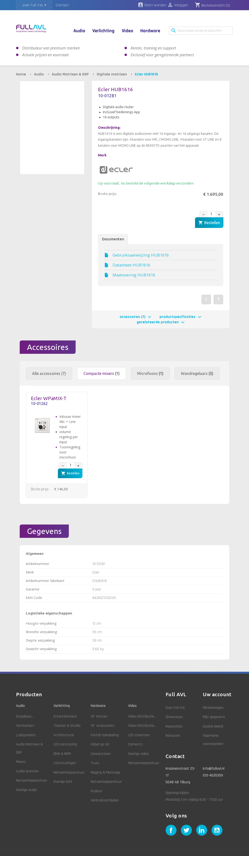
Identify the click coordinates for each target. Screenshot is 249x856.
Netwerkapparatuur (31, 780)
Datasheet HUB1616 (131, 265)
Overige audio (26, 789)
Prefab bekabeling (105, 735)
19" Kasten (99, 716)
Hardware (98, 705)
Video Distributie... (142, 716)
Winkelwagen (213, 707)
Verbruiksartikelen (105, 800)
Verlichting (61, 705)
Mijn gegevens (214, 716)
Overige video (138, 753)
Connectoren (101, 753)
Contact (62, 5)
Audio (20, 705)
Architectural (63, 735)
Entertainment (65, 716)
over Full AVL (32, 5)
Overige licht (62, 781)
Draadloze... (25, 716)
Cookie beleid (213, 726)
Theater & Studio (66, 725)
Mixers (21, 761)
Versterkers (25, 725)
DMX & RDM (62, 753)
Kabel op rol (100, 744)
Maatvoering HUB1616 (134, 275)
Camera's (135, 744)
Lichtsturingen (64, 763)
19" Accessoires (102, 725)
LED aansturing (65, 744)
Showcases (174, 716)
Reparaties (174, 726)
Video (132, 705)
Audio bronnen (27, 771)
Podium (96, 791)
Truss (95, 763)
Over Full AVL (175, 707)
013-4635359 (213, 775)
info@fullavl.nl (213, 768)
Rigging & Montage (105, 772)
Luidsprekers (26, 735)
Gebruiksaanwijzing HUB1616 (141, 255)
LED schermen (139, 735)
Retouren (173, 735)
